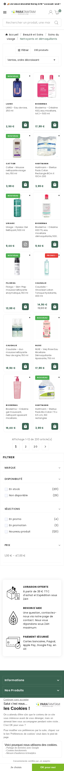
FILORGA (11, 283)
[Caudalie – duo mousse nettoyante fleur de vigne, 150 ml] (17, 328)
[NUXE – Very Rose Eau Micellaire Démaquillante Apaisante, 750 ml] (46, 328)
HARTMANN (41, 163)
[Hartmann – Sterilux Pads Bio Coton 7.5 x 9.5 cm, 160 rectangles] (46, 387)
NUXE (38, 345)
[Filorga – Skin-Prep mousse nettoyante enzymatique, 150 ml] (17, 265)
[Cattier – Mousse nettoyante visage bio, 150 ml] (17, 146)
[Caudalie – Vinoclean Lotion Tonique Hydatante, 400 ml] (46, 265)
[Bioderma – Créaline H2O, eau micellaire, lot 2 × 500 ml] (46, 86)
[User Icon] (51, 12)
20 (36, 446)
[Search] (56, 23)
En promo (33, 519)
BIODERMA (41, 103)
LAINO (9, 103)
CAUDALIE (40, 283)
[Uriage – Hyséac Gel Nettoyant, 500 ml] (17, 206)
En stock (33, 489)
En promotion (33, 525)
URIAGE (10, 223)
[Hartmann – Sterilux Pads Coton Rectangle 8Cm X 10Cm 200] (46, 146)
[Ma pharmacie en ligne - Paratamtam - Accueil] (23, 12)
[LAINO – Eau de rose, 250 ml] (17, 86)
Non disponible (33, 495)
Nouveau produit (33, 531)
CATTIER (11, 163)
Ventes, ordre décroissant (32, 60)
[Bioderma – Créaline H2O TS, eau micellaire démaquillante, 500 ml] (46, 206)
